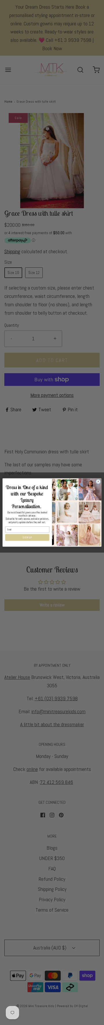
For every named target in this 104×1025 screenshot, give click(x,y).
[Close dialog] (98, 481)
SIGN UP (27, 537)
